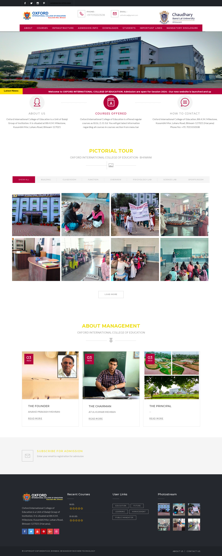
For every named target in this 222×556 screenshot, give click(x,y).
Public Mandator (124, 517)
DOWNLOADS (110, 28)
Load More (111, 294)
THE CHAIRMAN (100, 406)
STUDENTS (129, 28)
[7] (194, 524)
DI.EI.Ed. (73, 516)
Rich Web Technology (83, 551)
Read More (35, 418)
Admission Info (88, 28)
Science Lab (170, 179)
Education (120, 506)
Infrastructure (63, 28)
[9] (194, 509)
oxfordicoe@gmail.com (129, 15)
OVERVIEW (115, 179)
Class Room (69, 179)
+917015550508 (96, 15)
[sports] (179, 509)
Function (93, 179)
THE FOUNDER (38, 406)
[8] (179, 524)
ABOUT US (178, 551)
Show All (24, 179)
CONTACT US (193, 551)
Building (46, 179)
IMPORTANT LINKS (151, 28)
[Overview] (164, 509)
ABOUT (28, 28)
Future (137, 506)
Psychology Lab (142, 179)
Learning (120, 512)
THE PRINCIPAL (160, 406)
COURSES (42, 28)
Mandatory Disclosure (182, 28)
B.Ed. (72, 504)
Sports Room (196, 179)
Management (139, 512)
